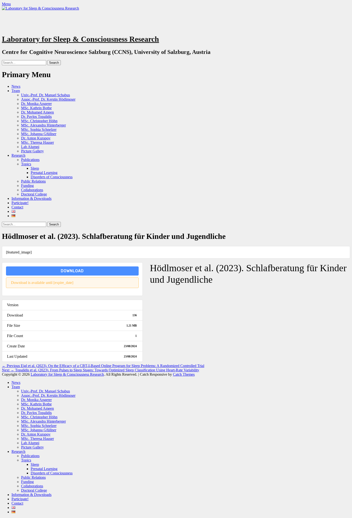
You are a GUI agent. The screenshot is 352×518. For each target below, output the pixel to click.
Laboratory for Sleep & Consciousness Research (80, 39)
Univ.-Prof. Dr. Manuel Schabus (45, 95)
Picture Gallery (32, 151)
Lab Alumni (30, 147)
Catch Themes (184, 374)
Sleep (35, 168)
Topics (26, 164)
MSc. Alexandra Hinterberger (43, 125)
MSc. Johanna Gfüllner (38, 134)
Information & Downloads (31, 198)
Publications (30, 160)
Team (15, 91)
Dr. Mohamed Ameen (37, 112)
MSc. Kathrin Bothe (36, 108)
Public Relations (33, 181)
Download (72, 271)
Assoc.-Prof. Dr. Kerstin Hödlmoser (48, 99)
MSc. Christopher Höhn (39, 121)
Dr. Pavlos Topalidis (36, 117)
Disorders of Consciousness (52, 177)
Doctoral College (34, 194)
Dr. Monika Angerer (36, 104)
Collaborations (32, 190)
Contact (17, 207)
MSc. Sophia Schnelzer (39, 129)
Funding (27, 186)
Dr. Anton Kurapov (36, 138)
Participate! (19, 203)
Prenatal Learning (44, 173)
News (15, 86)
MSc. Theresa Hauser (37, 142)
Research (18, 155)
